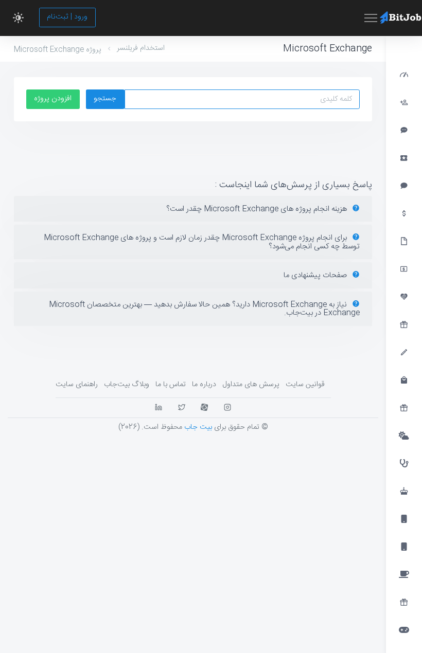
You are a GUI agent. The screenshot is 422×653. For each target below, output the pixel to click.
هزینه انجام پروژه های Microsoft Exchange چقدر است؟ (257, 209)
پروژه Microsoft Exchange (57, 50)
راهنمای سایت (77, 384)
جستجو (105, 99)
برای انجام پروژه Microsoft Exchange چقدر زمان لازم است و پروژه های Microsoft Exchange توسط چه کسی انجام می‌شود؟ (202, 242)
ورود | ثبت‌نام (67, 17)
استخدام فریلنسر (141, 48)
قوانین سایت (305, 384)
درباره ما (204, 384)
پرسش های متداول (250, 384)
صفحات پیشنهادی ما (316, 275)
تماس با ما (170, 384)
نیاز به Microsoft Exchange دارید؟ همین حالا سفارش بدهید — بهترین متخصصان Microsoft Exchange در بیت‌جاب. (204, 309)
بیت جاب (198, 427)
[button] (18, 18)
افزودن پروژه (53, 99)
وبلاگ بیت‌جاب (126, 384)
